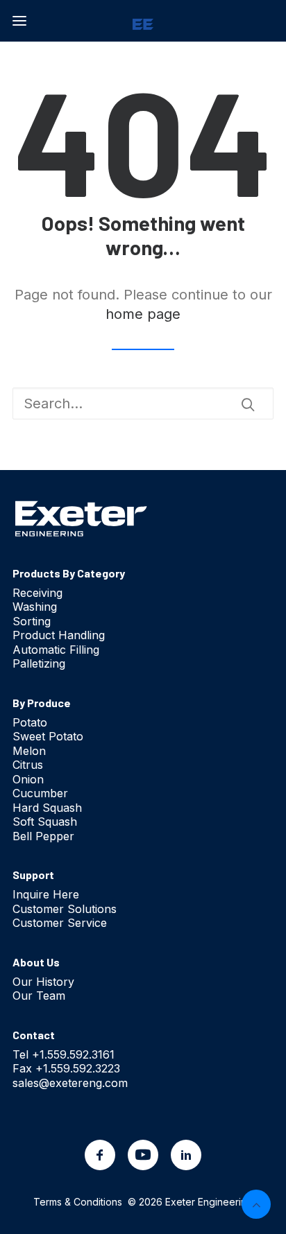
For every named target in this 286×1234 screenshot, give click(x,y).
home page (143, 314)
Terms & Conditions (77, 1202)
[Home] (81, 518)
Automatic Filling (55, 650)
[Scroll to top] (256, 1202)
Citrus (27, 765)
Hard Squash (47, 808)
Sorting (31, 621)
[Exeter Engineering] (143, 20)
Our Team (38, 995)
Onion (28, 779)
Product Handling (58, 635)
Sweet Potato (47, 736)
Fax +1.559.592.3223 (66, 1068)
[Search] (143, 403)
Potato (29, 722)
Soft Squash (44, 821)
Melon (29, 751)
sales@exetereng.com (70, 1083)
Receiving (37, 593)
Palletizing (38, 663)
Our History (43, 982)
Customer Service (59, 923)
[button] (19, 21)
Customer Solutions (64, 909)
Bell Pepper (43, 836)
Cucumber (40, 793)
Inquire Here (45, 894)
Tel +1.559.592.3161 (63, 1054)
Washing (34, 607)
